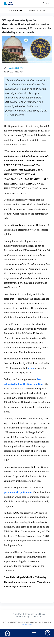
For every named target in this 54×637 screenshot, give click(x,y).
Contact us (37, 616)
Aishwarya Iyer (16, 68)
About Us (17, 614)
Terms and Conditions (35, 614)
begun (31, 367)
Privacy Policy (22, 616)
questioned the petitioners (18, 492)
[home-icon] (7, 633)
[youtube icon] (20, 633)
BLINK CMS (27, 625)
